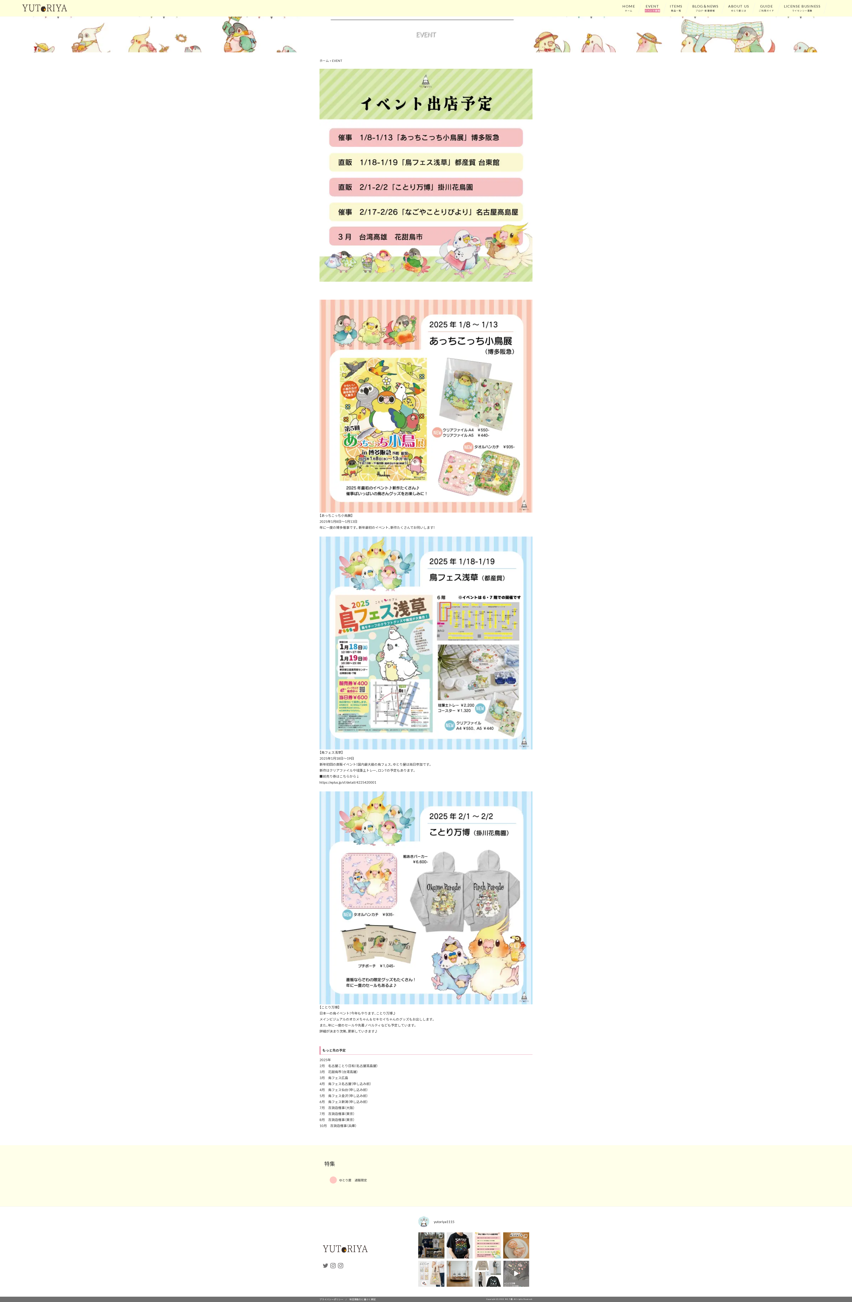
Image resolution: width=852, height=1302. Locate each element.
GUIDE (766, 7)
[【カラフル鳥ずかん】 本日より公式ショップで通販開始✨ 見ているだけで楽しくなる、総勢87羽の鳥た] (460, 1245)
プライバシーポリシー (331, 1299)
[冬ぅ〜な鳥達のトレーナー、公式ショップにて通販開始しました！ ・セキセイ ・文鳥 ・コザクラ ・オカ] (488, 1274)
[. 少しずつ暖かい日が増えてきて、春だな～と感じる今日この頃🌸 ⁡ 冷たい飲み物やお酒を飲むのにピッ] (460, 1274)
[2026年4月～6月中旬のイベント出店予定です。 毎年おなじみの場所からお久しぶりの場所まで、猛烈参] (488, 1245)
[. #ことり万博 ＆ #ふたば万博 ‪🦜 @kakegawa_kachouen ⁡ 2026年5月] (431, 1245)
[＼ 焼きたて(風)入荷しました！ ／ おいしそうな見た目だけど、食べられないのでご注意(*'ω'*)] (516, 1245)
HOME (628, 7)
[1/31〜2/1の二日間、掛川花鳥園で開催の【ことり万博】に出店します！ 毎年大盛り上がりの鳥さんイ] (516, 1274)
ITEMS (676, 7)
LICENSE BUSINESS (802, 7)
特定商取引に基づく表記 (362, 1299)
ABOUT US (738, 7)
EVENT (652, 7)
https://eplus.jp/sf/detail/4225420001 (348, 782)
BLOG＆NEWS (705, 7)
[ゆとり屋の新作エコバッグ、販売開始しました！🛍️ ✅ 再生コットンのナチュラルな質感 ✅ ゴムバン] (431, 1274)
